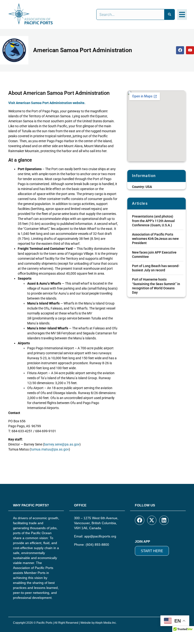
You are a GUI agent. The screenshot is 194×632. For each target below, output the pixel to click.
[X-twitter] (152, 520)
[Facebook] (180, 50)
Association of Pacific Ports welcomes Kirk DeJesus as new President (155, 238)
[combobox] (130, 14)
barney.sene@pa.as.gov (61, 444)
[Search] (169, 14)
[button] (182, 14)
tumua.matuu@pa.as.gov (50, 449)
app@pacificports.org (100, 536)
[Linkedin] (164, 520)
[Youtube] (190, 50)
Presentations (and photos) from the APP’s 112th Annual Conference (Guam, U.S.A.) (153, 220)
